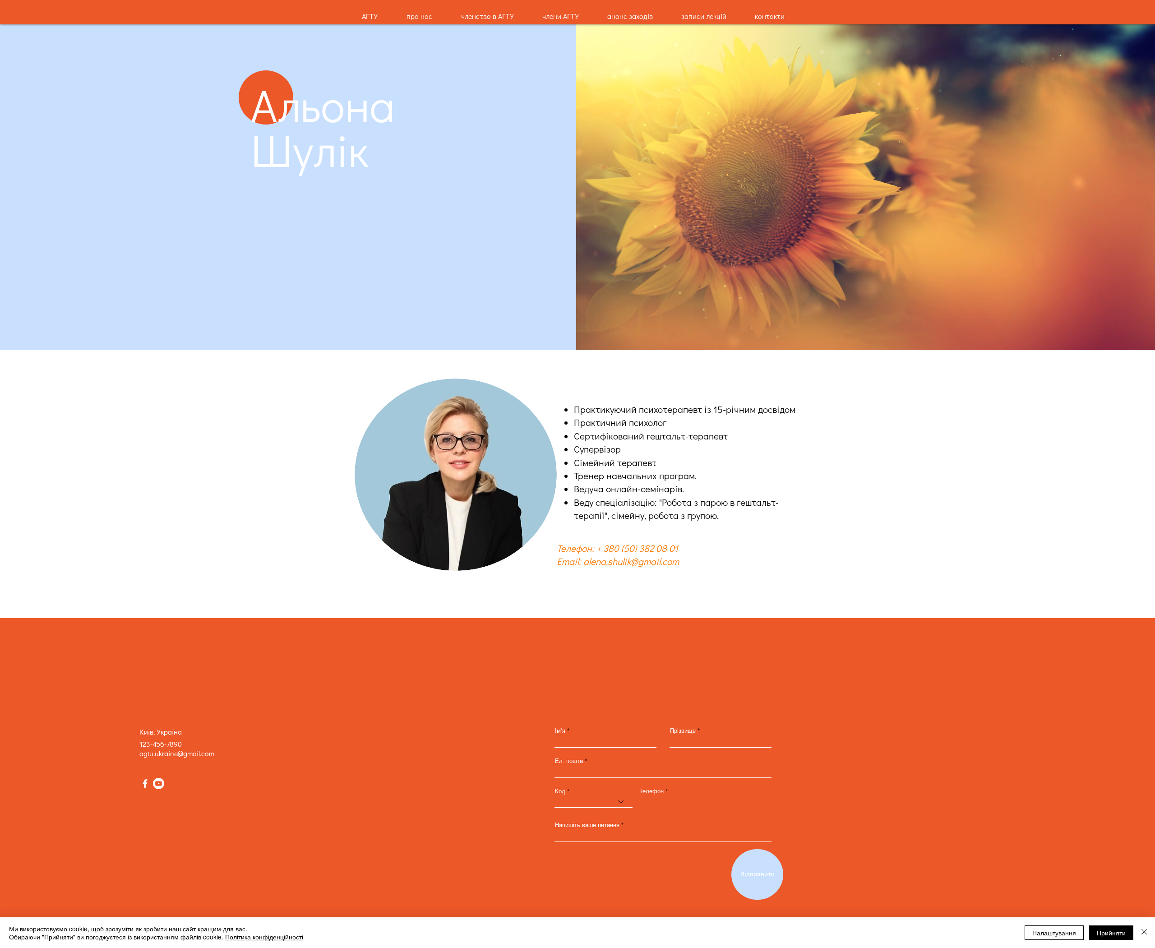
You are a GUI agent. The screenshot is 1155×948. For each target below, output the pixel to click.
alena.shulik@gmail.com (631, 561)
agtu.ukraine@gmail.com (176, 753)
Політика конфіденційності (264, 936)
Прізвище (683, 731)
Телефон (651, 791)
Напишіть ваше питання (587, 825)
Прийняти (1111, 932)
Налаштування (1054, 932)
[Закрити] (1144, 933)
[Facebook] (145, 783)
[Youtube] (158, 783)
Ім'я (560, 731)
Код (560, 791)
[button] (703, 12)
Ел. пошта (569, 761)
